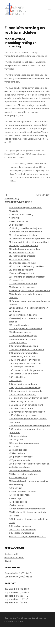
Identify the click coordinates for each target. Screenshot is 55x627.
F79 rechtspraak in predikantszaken (27, 508)
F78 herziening (16, 505)
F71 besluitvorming (18, 477)
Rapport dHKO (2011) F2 (16, 595)
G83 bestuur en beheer (20, 526)
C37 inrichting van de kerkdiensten (26, 349)
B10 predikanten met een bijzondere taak (29, 238)
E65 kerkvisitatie (17, 453)
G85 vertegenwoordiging (21, 532)
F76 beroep (15, 498)
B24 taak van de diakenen (22, 287)
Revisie (7, 560)
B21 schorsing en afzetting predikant (27, 276)
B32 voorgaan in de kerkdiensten (25, 328)
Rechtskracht (11, 554)
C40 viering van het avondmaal (24, 359)
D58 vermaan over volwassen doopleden (29, 425)
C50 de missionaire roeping (22, 394)
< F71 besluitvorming (11, 196)
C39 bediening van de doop (22, 356)
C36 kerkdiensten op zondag (23, 346)
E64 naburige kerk (18, 449)
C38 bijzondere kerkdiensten (23, 353)
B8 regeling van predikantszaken (25, 231)
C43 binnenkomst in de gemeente (26, 370)
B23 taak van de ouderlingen (23, 283)
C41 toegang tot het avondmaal (25, 363)
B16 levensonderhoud (19, 259)
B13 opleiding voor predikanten (24, 249)
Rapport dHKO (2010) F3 (16, 592)
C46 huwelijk (15, 380)
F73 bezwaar (15, 488)
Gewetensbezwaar (14, 557)
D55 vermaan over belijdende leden (27, 411)
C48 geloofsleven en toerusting (25, 387)
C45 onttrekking (17, 377)
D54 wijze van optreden (21, 408)
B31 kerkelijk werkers (19, 325)
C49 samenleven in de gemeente (25, 391)
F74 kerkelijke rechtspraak (22, 491)
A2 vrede (13, 211)
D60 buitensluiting (18, 436)
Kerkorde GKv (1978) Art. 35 (18, 576)
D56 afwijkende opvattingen (23, 415)
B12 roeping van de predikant (23, 245)
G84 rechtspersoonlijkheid (22, 529)
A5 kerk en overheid (19, 221)
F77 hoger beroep (18, 501)
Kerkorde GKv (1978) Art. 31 (18, 573)
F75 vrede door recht (19, 494)
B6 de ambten (16, 224)
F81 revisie (14, 515)
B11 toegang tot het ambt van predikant (29, 242)
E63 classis (14, 446)
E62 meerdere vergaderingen (24, 443)
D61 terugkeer (16, 439)
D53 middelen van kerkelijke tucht (26, 404)
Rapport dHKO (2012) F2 (16, 602)
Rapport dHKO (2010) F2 (16, 589)
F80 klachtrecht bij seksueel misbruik (27, 512)
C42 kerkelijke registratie (21, 366)
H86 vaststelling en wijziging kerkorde (27, 536)
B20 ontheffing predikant (21, 273)
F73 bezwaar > (43, 194)
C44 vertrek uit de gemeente (23, 373)
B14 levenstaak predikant (21, 252)
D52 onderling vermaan (21, 401)
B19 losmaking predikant (21, 269)
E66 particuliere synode (21, 456)
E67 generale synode (19, 460)
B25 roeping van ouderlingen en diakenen (29, 290)
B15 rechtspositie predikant (22, 255)
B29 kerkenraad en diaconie (23, 314)
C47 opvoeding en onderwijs (23, 384)
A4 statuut (14, 217)
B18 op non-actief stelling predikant (27, 266)
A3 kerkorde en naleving (21, 214)
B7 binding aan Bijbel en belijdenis (25, 228)
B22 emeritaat (16, 280)
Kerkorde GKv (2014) (18, 202)
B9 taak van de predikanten (23, 235)
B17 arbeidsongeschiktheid (22, 262)
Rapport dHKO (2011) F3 (16, 599)
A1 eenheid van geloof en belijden (25, 207)
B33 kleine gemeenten (20, 332)
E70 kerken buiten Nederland (23, 474)
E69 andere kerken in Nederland (25, 470)
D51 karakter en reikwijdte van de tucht (28, 397)
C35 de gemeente (18, 342)
